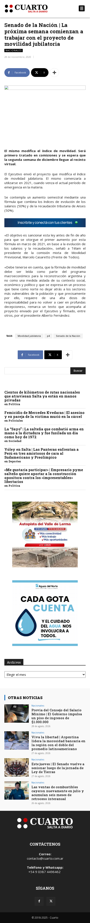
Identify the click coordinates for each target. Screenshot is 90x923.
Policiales (16, 420)
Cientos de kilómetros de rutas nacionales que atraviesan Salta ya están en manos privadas (42, 396)
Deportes (15, 461)
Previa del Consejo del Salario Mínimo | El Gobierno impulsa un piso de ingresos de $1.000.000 (56, 716)
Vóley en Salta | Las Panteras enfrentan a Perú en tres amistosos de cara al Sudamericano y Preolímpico (41, 453)
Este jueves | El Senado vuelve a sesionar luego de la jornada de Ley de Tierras (57, 768)
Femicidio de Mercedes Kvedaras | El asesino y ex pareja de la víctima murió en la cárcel (44, 414)
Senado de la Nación (68, 336)
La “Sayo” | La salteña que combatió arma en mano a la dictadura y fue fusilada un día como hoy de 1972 (44, 433)
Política (14, 404)
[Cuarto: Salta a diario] (32, 8)
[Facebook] (39, 901)
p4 (48, 336)
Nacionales (13, 50)
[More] (54, 72)
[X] (51, 901)
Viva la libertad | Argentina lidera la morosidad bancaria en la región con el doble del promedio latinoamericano (58, 743)
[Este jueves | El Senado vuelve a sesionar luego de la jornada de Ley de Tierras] (16, 767)
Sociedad (15, 441)
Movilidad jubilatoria (29, 336)
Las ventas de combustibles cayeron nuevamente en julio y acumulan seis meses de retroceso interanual (57, 793)
